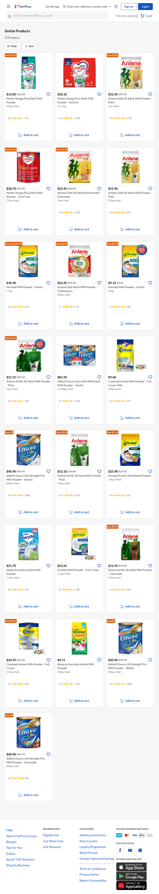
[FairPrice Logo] (23, 6)
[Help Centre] (116, 7)
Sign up (128, 6)
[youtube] (130, 852)
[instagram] (140, 852)
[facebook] (120, 852)
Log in (145, 6)
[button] (136, 16)
